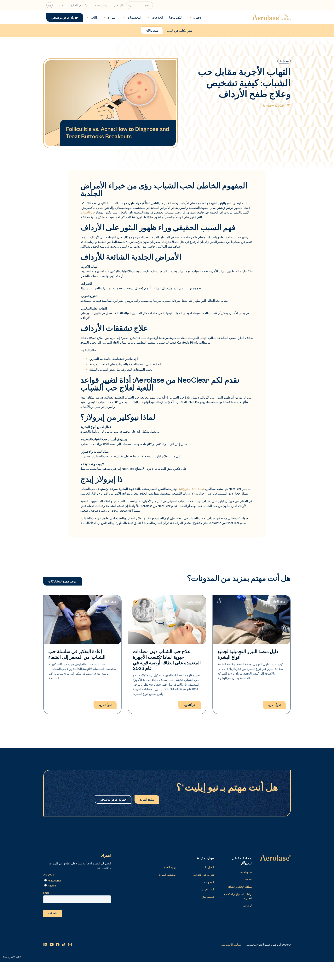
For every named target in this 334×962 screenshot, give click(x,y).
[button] (195, 17)
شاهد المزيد (147, 799)
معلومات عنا (100, 5)
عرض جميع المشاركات (62, 581)
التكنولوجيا (175, 17)
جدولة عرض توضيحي (64, 17)
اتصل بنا (60, 5)
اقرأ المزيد (274, 705)
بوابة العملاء (169, 867)
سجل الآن (152, 30)
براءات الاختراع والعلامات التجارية (238, 896)
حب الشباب (87, 212)
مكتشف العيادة (79, 5)
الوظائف (247, 905)
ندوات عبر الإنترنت (203, 874)
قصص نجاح (207, 896)
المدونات (209, 882)
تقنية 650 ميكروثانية (191, 488)
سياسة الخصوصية (231, 944)
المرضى (118, 5)
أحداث (248, 879)
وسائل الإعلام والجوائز (240, 886)
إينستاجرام (208, 889)
